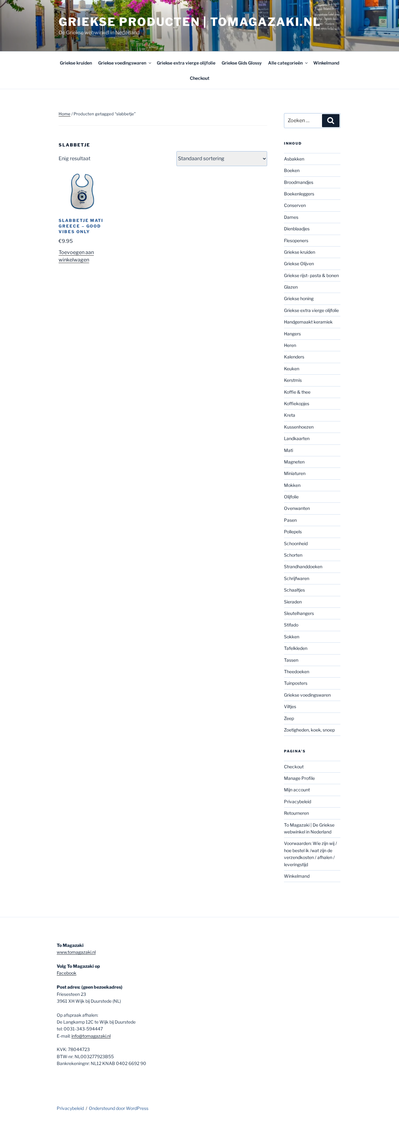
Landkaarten (297, 438)
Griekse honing (299, 298)
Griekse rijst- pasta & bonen (311, 275)
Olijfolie (291, 496)
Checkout (199, 78)
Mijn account (297, 789)
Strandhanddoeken (303, 566)
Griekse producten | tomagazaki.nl (190, 22)
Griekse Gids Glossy (242, 62)
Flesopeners (296, 240)
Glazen (291, 287)
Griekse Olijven (299, 263)
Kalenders (294, 356)
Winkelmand (326, 62)
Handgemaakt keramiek (308, 321)
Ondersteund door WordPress (118, 1108)
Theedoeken (296, 671)
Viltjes (290, 706)
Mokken (292, 485)
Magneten (294, 461)
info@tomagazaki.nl (91, 1036)
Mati (288, 450)
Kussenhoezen (299, 427)
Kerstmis (293, 380)
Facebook (66, 973)
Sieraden (293, 601)
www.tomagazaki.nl (76, 952)
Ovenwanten (297, 508)
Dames (291, 217)
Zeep (289, 718)
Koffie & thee (297, 392)
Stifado (291, 624)
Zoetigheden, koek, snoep (309, 729)
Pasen (290, 520)
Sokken (291, 636)
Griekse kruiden (76, 62)
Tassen (291, 660)
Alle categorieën (285, 62)
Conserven (295, 205)
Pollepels (293, 531)
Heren (290, 345)
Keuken (291, 368)
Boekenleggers (299, 193)
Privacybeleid (297, 801)
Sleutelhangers (299, 613)
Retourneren (296, 813)
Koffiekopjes (296, 403)
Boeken (292, 170)
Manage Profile (299, 778)
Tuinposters (295, 683)
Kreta (289, 415)
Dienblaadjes (297, 228)
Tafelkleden (295, 648)
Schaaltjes (294, 590)
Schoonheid (296, 543)
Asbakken (294, 158)
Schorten (293, 555)
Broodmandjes (298, 182)
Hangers (292, 333)
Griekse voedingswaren (122, 62)
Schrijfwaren (296, 578)
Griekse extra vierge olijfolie (186, 62)
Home (64, 113)
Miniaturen (294, 473)
